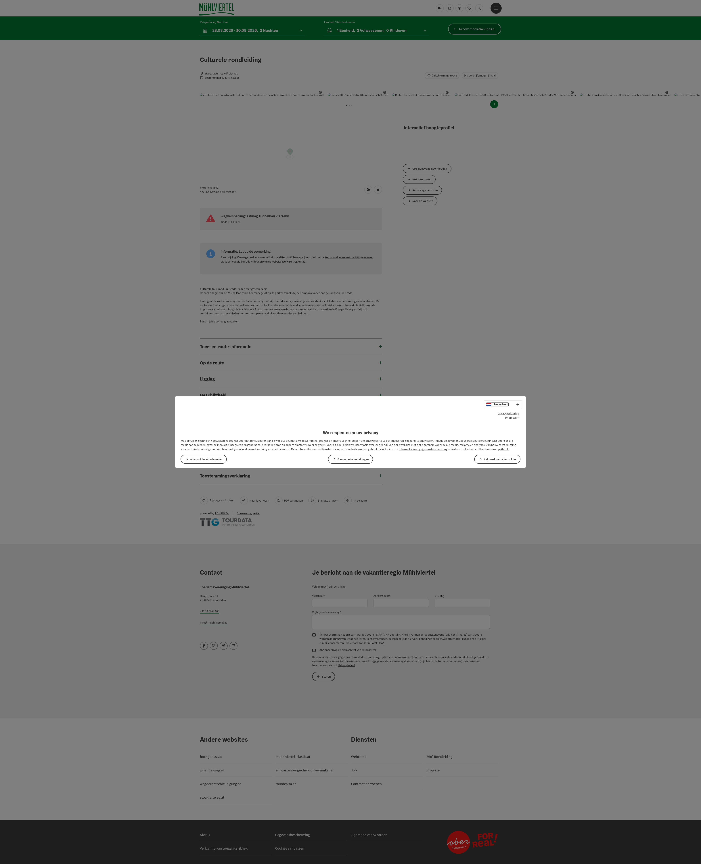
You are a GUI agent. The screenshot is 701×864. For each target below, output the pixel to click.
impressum (512, 417)
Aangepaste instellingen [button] (353, 459)
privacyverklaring (508, 413)
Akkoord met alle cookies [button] (500, 459)
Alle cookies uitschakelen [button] (206, 459)
